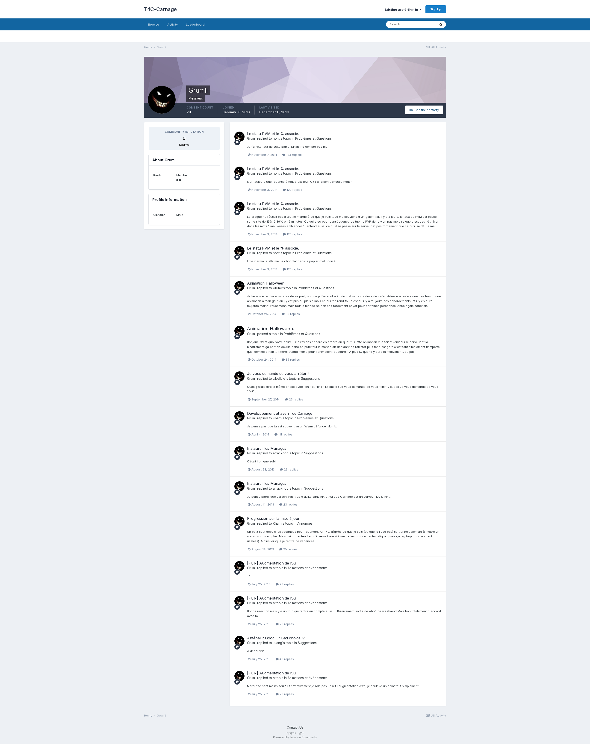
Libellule (279, 378)
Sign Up (435, 9)
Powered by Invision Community (295, 737)
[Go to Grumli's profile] (239, 137)
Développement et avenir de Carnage (279, 413)
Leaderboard (195, 24)
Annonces (305, 523)
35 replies (292, 314)
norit (276, 138)
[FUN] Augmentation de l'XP (272, 563)
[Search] (441, 24)
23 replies (295, 399)
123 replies (293, 154)
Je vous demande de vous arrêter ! (278, 373)
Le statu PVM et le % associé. (273, 133)
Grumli (251, 138)
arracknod (281, 453)
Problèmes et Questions (313, 138)
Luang (277, 643)
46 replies (286, 659)
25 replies (290, 549)
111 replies (284, 434)
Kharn (277, 418)
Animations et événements (307, 568)
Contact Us (295, 727)
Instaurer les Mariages (266, 448)
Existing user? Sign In (401, 9)
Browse (153, 24)
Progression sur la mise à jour (273, 518)
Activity (172, 24)
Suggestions (310, 378)
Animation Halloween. (266, 283)
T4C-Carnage (160, 9)
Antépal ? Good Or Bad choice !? (276, 638)
